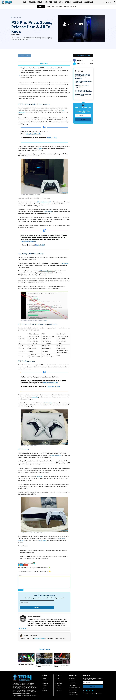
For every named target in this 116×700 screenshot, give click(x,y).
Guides (45, 2)
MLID (46, 320)
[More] (57, 55)
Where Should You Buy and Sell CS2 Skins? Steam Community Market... (26, 664)
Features (45, 683)
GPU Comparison (77, 2)
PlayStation (59, 6)
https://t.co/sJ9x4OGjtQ (50, 382)
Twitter (59, 688)
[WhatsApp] (51, 55)
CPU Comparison (88, 2)
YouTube (59, 690)
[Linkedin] (106, 2)
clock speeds (48, 211)
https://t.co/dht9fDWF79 (28, 241)
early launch (43, 540)
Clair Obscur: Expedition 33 (70, 6)
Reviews (39, 2)
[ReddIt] (54, 55)
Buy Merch (68, 2)
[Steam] (25, 628)
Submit (21, 590)
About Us (72, 678)
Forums (61, 2)
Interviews (45, 681)
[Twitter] (108, 2)
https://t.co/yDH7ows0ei (33, 134)
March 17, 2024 (52, 137)
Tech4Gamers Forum (39, 638)
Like (92, 60)
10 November (48, 403)
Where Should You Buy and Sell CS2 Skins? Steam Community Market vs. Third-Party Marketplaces (82, 76)
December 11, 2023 (53, 386)
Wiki (50, 2)
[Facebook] (104, 2)
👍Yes (20, 565)
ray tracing (65, 263)
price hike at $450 (55, 455)
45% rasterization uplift (44, 202)
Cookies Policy (74, 694)
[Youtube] (111, 2)
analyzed (39, 476)
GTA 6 (48, 6)
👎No (25, 565)
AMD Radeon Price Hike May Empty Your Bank (82, 86)
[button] (114, 2)
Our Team (73, 685)
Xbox (53, 6)
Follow (91, 63)
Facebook (59, 683)
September (34, 397)
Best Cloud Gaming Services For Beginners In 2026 (83, 95)
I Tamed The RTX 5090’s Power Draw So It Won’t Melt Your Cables (83, 91)
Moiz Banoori (16, 34)
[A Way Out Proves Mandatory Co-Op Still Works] (44, 658)
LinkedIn (59, 685)
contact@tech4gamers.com (95, 693)
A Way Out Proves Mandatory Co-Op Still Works (83, 82)
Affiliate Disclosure (75, 687)
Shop (58, 678)
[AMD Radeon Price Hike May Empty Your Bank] (62, 658)
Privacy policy (73, 692)
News (24, 2)
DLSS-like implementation (47, 271)
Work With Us (73, 690)
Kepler (40, 148)
